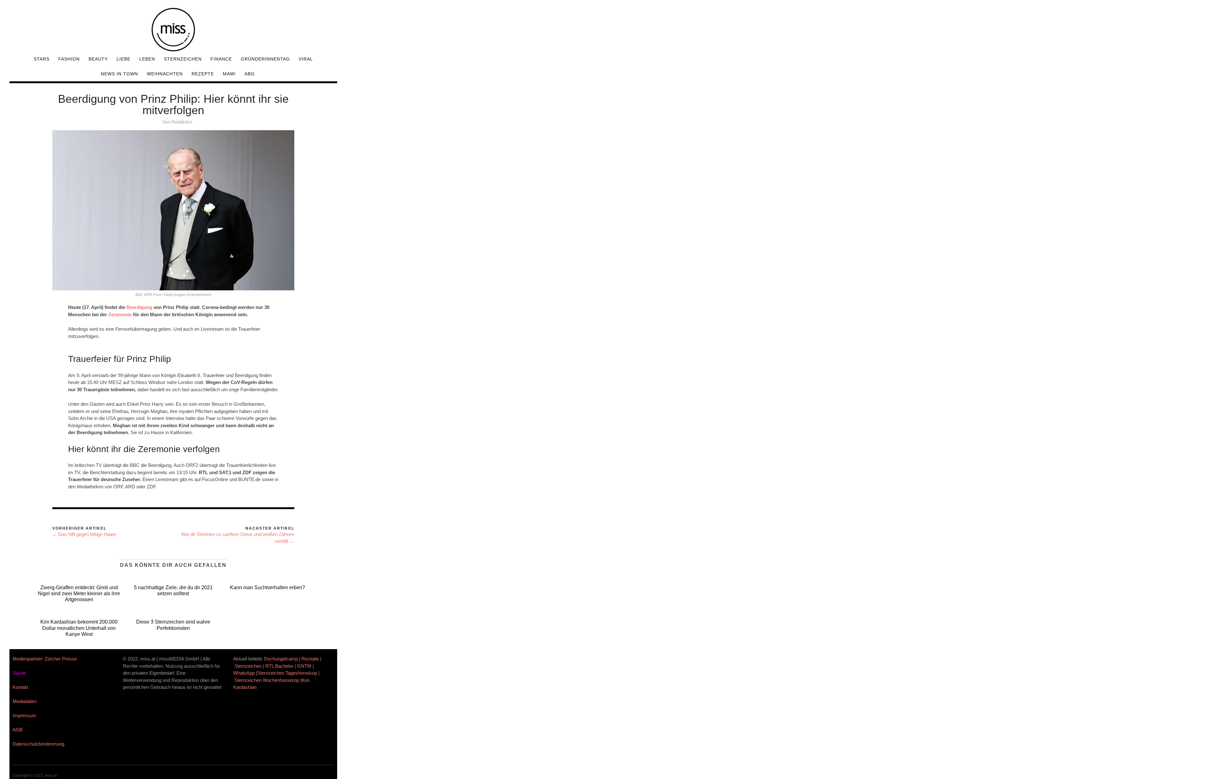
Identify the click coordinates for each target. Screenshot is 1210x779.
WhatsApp (244, 673)
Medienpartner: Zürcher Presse (45, 658)
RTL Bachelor (279, 666)
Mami (229, 73)
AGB (18, 729)
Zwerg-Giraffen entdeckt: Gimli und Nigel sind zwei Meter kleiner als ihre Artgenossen (79, 593)
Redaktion (181, 122)
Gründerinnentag (265, 58)
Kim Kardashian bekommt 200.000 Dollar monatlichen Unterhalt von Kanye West (79, 628)
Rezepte (203, 73)
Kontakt (20, 687)
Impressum (24, 715)
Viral (306, 58)
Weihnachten (165, 73)
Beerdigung (139, 307)
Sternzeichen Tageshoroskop (287, 673)
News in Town (119, 73)
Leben (147, 58)
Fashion (69, 58)
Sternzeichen (183, 58)
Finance (221, 58)
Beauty (98, 58)
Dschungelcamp (281, 658)
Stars (41, 58)
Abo (250, 73)
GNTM (304, 666)
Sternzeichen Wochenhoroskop (266, 680)
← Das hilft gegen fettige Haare (84, 534)
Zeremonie (120, 314)
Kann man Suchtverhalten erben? (267, 587)
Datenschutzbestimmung (38, 744)
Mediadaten (25, 701)
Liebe (123, 58)
